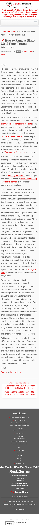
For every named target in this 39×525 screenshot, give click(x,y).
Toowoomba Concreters (14, 152)
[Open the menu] (35, 22)
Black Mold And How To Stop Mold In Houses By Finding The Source (19, 387)
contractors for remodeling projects (16, 124)
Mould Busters (17, 520)
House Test (20, 428)
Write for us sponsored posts (20, 496)
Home (3, 31)
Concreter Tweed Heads (11, 136)
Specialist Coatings (19, 439)
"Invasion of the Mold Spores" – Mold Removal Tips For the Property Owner (20, 394)
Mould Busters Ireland (19, 431)
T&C (20, 461)
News (19, 447)
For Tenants (19, 453)
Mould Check (20, 433)
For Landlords (20, 450)
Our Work (19, 455)
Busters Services (20, 420)
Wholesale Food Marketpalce (19, 444)
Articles (11, 31)
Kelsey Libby (15, 372)
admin (3, 54)
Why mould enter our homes (20, 499)
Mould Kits (20, 436)
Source (4, 372)
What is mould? (20, 509)
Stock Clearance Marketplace (19, 441)
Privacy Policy (20, 463)
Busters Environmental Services (20, 417)
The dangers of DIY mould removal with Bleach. (20, 501)
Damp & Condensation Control (19, 423)
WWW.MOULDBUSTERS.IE (19, 483)
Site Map (19, 458)
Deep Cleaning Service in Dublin (19, 425)
